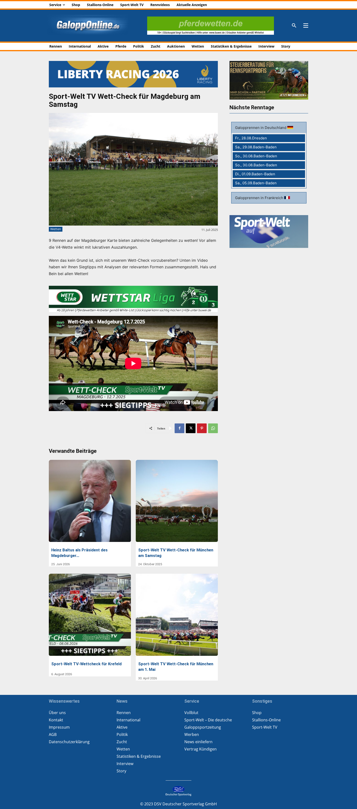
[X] (191, 428)
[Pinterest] (202, 428)
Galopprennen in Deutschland (261, 127)
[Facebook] (179, 428)
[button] (294, 26)
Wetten (55, 229)
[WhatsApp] (213, 428)
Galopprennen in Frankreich (259, 197)
